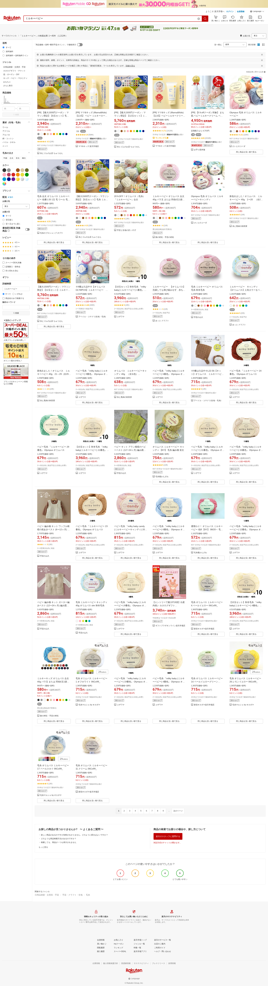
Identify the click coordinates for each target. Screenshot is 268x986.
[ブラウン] (18, 170)
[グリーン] (27, 175)
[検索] (205, 19)
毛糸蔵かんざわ (161, 477)
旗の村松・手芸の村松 (164, 237)
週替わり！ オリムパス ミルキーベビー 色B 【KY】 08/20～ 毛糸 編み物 (207, 529)
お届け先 (6, 201)
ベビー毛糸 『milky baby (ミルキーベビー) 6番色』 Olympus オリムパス (169, 529)
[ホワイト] (13, 170)
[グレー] (9, 170)
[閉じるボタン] (262, 54)
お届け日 (6, 212)
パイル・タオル (9, 142)
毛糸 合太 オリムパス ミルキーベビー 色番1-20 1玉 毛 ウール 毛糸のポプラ (53, 199)
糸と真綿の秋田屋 (239, 226)
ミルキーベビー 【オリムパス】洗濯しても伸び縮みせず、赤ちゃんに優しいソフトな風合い (169, 289)
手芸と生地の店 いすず (126, 230)
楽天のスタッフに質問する (168, 836)
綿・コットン (8, 138)
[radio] (3, 47)
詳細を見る (130, 66)
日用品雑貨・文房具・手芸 (47, 895)
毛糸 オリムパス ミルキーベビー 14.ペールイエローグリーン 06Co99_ (207, 681)
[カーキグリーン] (27, 170)
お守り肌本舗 (199, 150)
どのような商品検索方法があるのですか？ (58, 839)
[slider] (2, 103)
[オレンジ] (18, 175)
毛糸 (88, 895)
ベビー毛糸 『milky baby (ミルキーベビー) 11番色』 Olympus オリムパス (207, 450)
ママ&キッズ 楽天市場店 (88, 146)
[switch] (27, 229)
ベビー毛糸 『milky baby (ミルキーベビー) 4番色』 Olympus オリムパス (169, 681)
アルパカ (6, 135)
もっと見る (43, 847)
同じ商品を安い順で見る (246, 152)
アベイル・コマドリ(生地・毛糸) (92, 317)
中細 (5, 158)
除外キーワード (9, 302)
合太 (11, 158)
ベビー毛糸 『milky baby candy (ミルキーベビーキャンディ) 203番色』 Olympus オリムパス (130, 529)
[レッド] (13, 175)
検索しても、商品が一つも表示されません (58, 842)
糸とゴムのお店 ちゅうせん (51, 153)
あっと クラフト (162, 321)
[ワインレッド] (9, 175)
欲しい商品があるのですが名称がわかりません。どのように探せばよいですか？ (74, 835)
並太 (18, 158)
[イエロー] (22, 175)
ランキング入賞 (161, 138)
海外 (11, 197)
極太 (24, 158)
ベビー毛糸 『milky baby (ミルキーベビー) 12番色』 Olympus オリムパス (246, 529)
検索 (17, 115)
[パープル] (13, 179)
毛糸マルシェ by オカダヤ (89, 705)
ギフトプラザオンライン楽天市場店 (170, 626)
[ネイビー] (9, 179)
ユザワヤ (120, 317)
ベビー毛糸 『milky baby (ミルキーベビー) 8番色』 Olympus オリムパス (130, 605)
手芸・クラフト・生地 (72, 895)
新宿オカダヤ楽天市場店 (204, 629)
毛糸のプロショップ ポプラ (51, 233)
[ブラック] (4, 170)
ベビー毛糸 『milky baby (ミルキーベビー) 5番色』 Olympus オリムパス (169, 374)
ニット (5, 146)
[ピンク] (4, 175)
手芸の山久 (198, 317)
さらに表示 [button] (8, 86)
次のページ (178, 811)
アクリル (6, 131)
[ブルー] (4, 179)
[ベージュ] (22, 170)
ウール (5, 127)
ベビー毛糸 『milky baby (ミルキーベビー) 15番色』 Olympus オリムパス (246, 450)
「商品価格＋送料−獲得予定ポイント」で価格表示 (55, 45)
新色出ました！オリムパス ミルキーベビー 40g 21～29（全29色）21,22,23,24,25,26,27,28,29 (53, 374)
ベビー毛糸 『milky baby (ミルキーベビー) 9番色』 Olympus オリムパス (92, 374)
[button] (257, 12)
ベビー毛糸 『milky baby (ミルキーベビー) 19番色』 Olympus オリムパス (130, 681)
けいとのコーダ (238, 146)
